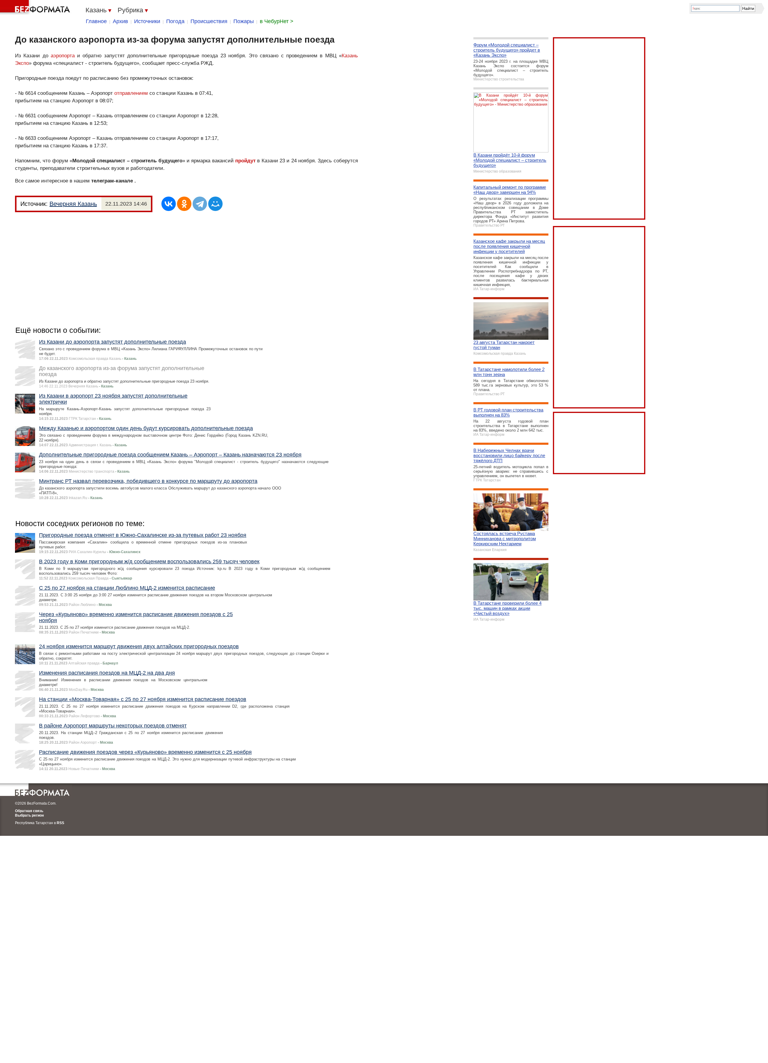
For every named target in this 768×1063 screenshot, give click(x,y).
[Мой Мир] (215, 204)
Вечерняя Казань (73, 203)
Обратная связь (29, 811)
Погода (175, 21)
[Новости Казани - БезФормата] (36, 7)
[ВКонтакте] (168, 204)
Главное (96, 21)
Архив (120, 21)
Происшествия (208, 21)
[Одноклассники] (184, 204)
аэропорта (63, 56)
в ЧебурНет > (276, 21)
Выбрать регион (29, 815)
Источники (147, 21)
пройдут (246, 161)
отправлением (131, 93)
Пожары (243, 21)
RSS (60, 823)
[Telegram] (200, 204)
